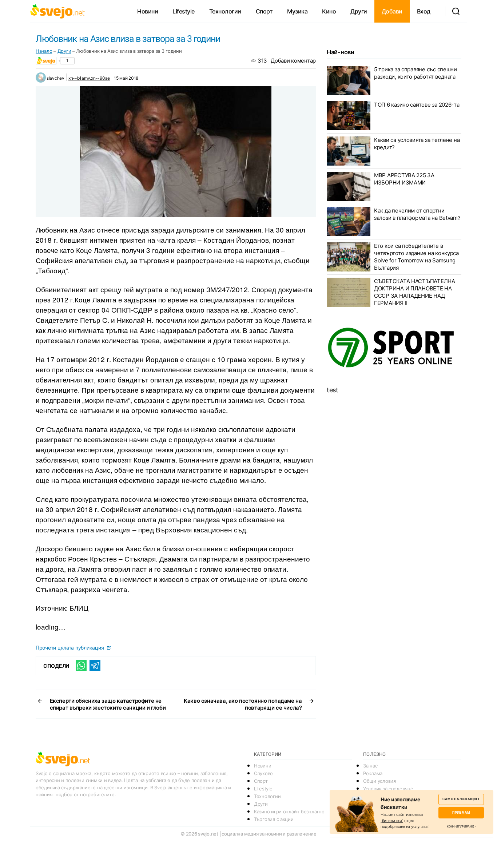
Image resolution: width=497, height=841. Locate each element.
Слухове (263, 773)
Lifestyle (183, 11)
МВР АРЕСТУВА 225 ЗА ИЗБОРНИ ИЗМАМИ (404, 179)
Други (358, 11)
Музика (297, 11)
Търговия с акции (274, 819)
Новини (147, 11)
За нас (370, 766)
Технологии (225, 11)
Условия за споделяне (388, 789)
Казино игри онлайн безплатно (289, 811)
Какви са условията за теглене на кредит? (417, 143)
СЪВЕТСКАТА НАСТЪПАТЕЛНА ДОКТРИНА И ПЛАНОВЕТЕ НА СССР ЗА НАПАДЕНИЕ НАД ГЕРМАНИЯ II (414, 292)
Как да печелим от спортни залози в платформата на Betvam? (417, 214)
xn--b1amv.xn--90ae (89, 78)
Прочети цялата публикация (70, 647)
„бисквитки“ (392, 820)
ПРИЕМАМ (461, 812)
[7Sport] (394, 348)
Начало (44, 51)
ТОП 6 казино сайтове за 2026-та (417, 104)
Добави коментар (293, 60)
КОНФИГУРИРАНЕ (460, 826)
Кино (329, 11)
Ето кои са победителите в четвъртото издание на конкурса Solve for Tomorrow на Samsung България (416, 256)
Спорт (264, 11)
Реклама (372, 773)
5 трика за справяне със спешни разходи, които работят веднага (415, 73)
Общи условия (379, 781)
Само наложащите (461, 799)
